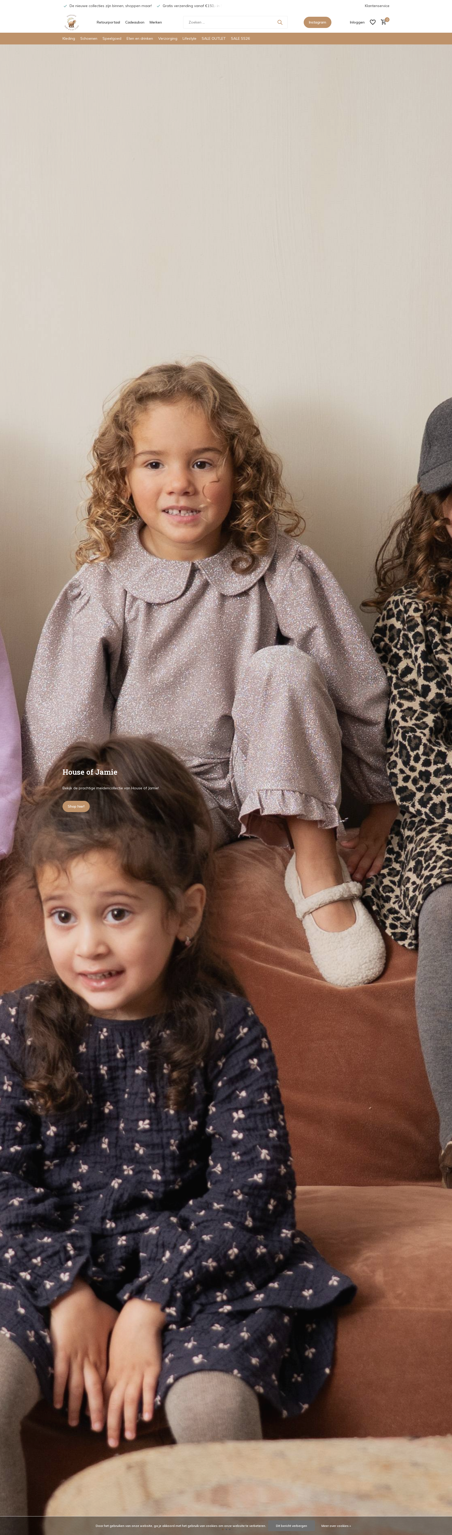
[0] (382, 22)
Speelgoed (112, 38)
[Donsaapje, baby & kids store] (72, 22)
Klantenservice (377, 5)
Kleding (69, 38)
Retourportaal (108, 22)
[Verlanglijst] (373, 22)
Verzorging (167, 38)
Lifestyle (189, 38)
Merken (156, 22)
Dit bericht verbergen (291, 1526)
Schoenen (88, 38)
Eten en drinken (140, 38)
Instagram (317, 22)
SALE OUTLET (214, 38)
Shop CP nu (77, 806)
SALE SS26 (240, 38)
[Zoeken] (280, 22)
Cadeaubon (134, 22)
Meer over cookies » (336, 1526)
